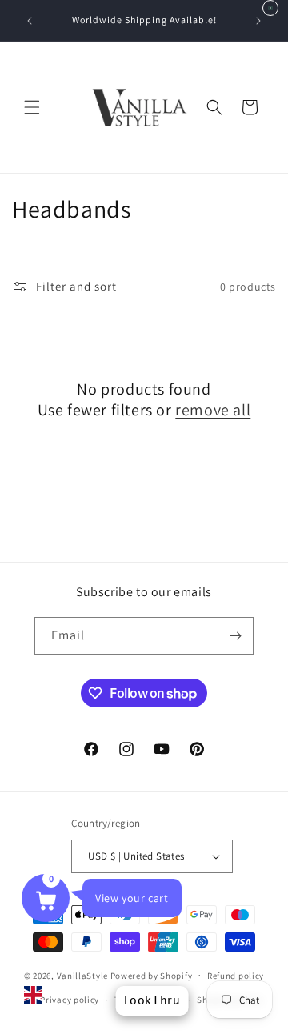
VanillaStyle (82, 974)
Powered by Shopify (151, 974)
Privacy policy (69, 999)
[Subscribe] (235, 636)
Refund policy (235, 975)
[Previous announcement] (29, 20)
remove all (212, 409)
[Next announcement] (258, 20)
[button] (32, 107)
